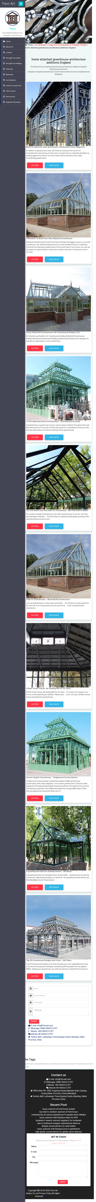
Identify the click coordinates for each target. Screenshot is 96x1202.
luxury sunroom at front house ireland (58, 1109)
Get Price (35, 165)
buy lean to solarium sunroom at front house (59, 1112)
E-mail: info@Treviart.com (41, 1025)
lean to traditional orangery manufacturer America (58, 1123)
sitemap (47, 1196)
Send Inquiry (54, 165)
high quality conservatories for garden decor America (59, 1132)
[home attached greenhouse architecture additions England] (58, 114)
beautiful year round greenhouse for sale (38, 1064)
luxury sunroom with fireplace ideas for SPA (59, 1117)
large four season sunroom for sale (68, 1064)
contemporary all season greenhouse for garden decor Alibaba (58, 1115)
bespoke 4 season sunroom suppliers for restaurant (58, 1120)
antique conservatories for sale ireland (58, 1126)
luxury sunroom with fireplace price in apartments (58, 1129)
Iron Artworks (40, 45)
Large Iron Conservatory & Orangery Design (67, 45)
